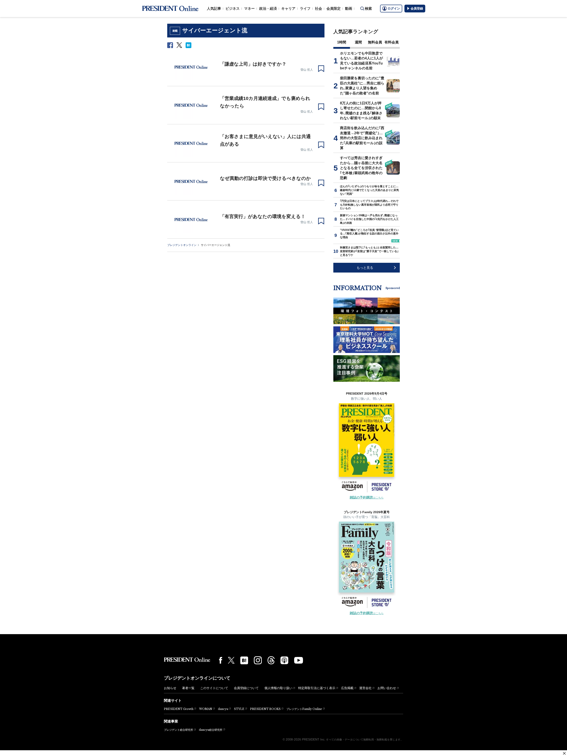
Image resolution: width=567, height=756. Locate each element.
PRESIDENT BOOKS (265, 709)
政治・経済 (268, 8)
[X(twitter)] (231, 660)
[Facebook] (220, 660)
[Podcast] (284, 660)
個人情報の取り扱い (278, 688)
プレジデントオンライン (181, 245)
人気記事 (214, 8)
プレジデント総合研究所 (178, 729)
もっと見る (365, 267)
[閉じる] (564, 753)
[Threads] (271, 660)
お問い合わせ (386, 688)
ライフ (305, 8)
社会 (318, 8)
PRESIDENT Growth (178, 709)
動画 (348, 8)
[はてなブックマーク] (244, 660)
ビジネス (232, 8)
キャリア (288, 8)
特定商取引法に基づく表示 (316, 688)
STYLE (239, 709)
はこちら (367, 497)
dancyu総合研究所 (210, 729)
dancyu (223, 709)
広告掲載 (347, 688)
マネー (249, 8)
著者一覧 (188, 688)
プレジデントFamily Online (304, 709)
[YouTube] (298, 660)
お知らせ (170, 688)
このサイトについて (214, 688)
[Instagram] (258, 660)
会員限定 (333, 8)
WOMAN (205, 709)
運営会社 (365, 688)
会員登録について (246, 688)
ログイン (394, 8)
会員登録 (417, 8)
